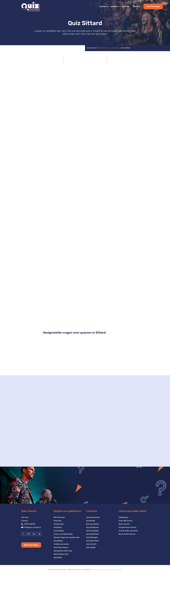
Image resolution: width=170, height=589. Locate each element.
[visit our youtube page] (39, 534)
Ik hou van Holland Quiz (63, 534)
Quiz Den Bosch (92, 524)
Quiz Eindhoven (92, 527)
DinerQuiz (58, 521)
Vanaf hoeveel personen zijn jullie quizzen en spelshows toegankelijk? (78, 375)
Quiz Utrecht (91, 544)
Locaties (114, 6)
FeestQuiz (58, 527)
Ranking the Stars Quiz (63, 551)
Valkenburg (29, 447)
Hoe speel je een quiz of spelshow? (61, 359)
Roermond (28, 450)
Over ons (125, 6)
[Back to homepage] (30, 6)
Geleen (27, 437)
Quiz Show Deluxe (85, 315)
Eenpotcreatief (116, 570)
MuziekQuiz (58, 541)
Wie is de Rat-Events (127, 534)
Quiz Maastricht (92, 534)
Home (99, 48)
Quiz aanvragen (153, 6)
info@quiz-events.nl (32, 527)
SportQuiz (58, 557)
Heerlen (27, 444)
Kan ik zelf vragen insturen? (57, 367)
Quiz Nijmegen (92, 537)
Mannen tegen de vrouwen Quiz (66, 537)
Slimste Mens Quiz (61, 554)
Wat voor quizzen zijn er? (56, 351)
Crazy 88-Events (126, 521)
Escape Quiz (59, 524)
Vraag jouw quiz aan (137, 261)
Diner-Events (124, 524)
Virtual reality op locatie (128, 531)
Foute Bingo (59, 531)
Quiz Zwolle (90, 547)
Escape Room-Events (127, 527)
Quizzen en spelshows (111, 48)
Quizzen (103, 6)
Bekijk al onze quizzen (136, 166)
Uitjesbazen (123, 517)
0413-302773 (29, 524)
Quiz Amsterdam (93, 517)
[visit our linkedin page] (34, 534)
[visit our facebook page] (23, 534)
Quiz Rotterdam (92, 541)
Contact (136, 6)
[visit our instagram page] (29, 534)
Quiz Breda (90, 521)
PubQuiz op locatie (61, 544)
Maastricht (28, 440)
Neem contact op (31, 465)
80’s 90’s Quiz (59, 517)
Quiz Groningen (92, 531)
